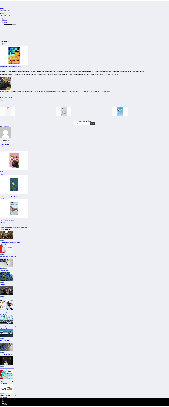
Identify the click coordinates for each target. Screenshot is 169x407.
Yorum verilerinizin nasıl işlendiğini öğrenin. (21, 227)
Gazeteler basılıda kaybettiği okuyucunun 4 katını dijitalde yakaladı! (10, 326)
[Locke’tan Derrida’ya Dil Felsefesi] (83, 111)
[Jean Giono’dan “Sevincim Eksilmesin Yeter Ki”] (14, 193)
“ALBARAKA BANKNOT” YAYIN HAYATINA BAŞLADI (9, 395)
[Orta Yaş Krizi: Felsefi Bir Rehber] (27, 111)
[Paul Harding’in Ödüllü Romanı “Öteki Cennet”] (14, 169)
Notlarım (3, 398)
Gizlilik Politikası (4, 22)
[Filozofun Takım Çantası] (139, 111)
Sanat (2, 18)
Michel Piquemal (8, 66)
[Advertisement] (84, 33)
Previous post (2, 142)
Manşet (1, 268)
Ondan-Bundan (4, 21)
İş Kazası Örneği (2, 284)
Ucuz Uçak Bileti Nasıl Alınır (4, 270)
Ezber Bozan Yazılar (4, 20)
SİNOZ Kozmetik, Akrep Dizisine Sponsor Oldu (7, 368)
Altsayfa (2, 8)
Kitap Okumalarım (4, 402)
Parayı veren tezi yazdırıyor (4, 312)
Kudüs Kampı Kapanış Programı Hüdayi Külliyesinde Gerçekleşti (10, 242)
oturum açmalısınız (9, 225)
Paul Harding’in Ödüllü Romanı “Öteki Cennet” (9, 172)
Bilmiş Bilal (1, 298)
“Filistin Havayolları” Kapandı (4, 340)
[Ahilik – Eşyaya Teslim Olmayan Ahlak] (14, 217)
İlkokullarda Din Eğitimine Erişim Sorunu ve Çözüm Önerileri (9, 256)
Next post (1, 146)
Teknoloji (3, 19)
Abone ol (92, 123)
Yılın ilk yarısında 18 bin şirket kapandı (6, 354)
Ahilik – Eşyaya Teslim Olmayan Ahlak (7, 220)
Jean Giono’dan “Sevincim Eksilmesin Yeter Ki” (8, 196)
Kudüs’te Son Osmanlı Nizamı (4, 144)
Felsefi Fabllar (4, 66)
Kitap (2, 17)
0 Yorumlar (19, 66)
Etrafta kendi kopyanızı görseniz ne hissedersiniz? (7, 381)
